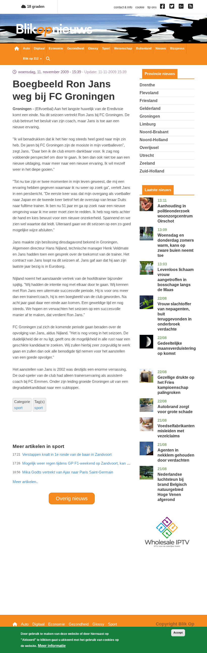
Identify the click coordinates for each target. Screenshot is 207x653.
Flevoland (149, 93)
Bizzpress (177, 48)
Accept (178, 632)
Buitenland (143, 48)
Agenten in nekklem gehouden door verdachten (176, 455)
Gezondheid (75, 48)
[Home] (54, 30)
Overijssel (149, 147)
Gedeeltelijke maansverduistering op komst (177, 348)
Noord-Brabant (154, 132)
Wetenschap (123, 48)
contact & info (123, 7)
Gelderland (150, 108)
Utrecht (147, 155)
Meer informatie (52, 645)
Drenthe (147, 85)
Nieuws (161, 48)
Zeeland (147, 163)
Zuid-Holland (152, 171)
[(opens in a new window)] (163, 7)
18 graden (35, 6)
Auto (26, 48)
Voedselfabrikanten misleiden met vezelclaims (176, 431)
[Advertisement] (104, 470)
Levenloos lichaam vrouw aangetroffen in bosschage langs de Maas (176, 279)
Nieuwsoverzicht (17, 49)
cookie (139, 7)
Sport (106, 48)
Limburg (148, 124)
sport (18, 408)
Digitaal (39, 48)
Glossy (93, 48)
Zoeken (48, 59)
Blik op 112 (31, 58)
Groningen (150, 116)
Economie (56, 48)
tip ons (152, 7)
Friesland (149, 100)
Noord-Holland (154, 140)
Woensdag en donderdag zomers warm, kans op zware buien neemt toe (176, 245)
